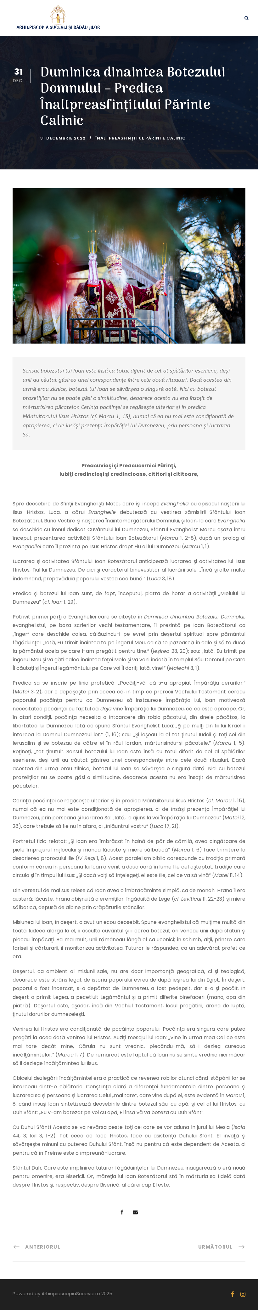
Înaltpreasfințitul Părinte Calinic (140, 138)
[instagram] (242, 1294)
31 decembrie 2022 (63, 138)
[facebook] (232, 1294)
